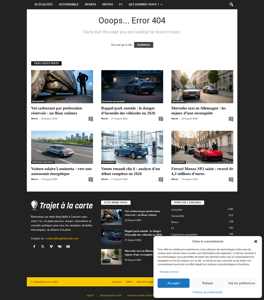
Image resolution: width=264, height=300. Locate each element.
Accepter (173, 283)
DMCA (129, 281)
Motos (107, 4)
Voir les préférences (241, 283)
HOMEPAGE (143, 45)
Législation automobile (184, 234)
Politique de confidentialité (208, 292)
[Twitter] (43, 246)
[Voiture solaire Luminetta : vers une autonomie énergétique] (62, 147)
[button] (256, 241)
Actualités (43, 4)
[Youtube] (68, 246)
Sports (90, 4)
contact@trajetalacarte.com (62, 238)
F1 (121, 4)
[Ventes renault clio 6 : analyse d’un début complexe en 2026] (132, 147)
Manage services (169, 271)
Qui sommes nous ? (144, 4)
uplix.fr (90, 295)
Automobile (69, 4)
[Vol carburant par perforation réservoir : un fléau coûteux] (62, 86)
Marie (34, 118)
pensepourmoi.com (110, 295)
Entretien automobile (113, 101)
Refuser (207, 283)
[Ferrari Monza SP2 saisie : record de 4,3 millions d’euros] (202, 147)
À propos (117, 281)
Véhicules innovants (42, 162)
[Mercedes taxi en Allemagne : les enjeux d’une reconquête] (202, 86)
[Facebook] (35, 246)
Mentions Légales (146, 281)
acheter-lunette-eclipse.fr (141, 295)
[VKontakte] (60, 246)
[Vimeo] (52, 246)
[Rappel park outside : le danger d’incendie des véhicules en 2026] (132, 86)
